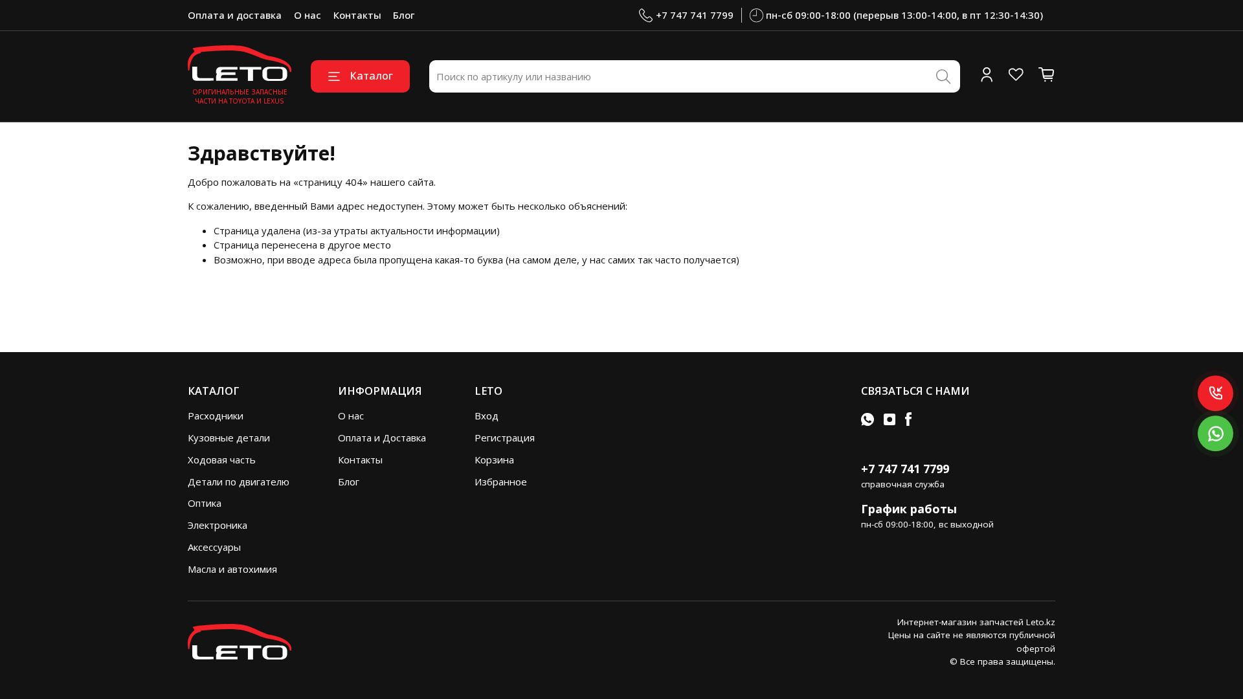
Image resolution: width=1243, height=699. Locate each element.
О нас (307, 14)
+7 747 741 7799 (694, 14)
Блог (403, 14)
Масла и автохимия (232, 568)
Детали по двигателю (238, 481)
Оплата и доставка (235, 14)
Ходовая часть (222, 459)
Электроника (217, 524)
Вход (486, 415)
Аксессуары (214, 546)
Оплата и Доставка (382, 437)
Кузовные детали (229, 437)
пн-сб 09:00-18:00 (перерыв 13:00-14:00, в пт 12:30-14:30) (904, 14)
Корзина (494, 459)
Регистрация (505, 437)
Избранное (501, 481)
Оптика (204, 502)
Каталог (371, 75)
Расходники (215, 415)
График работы (909, 508)
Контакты (357, 14)
